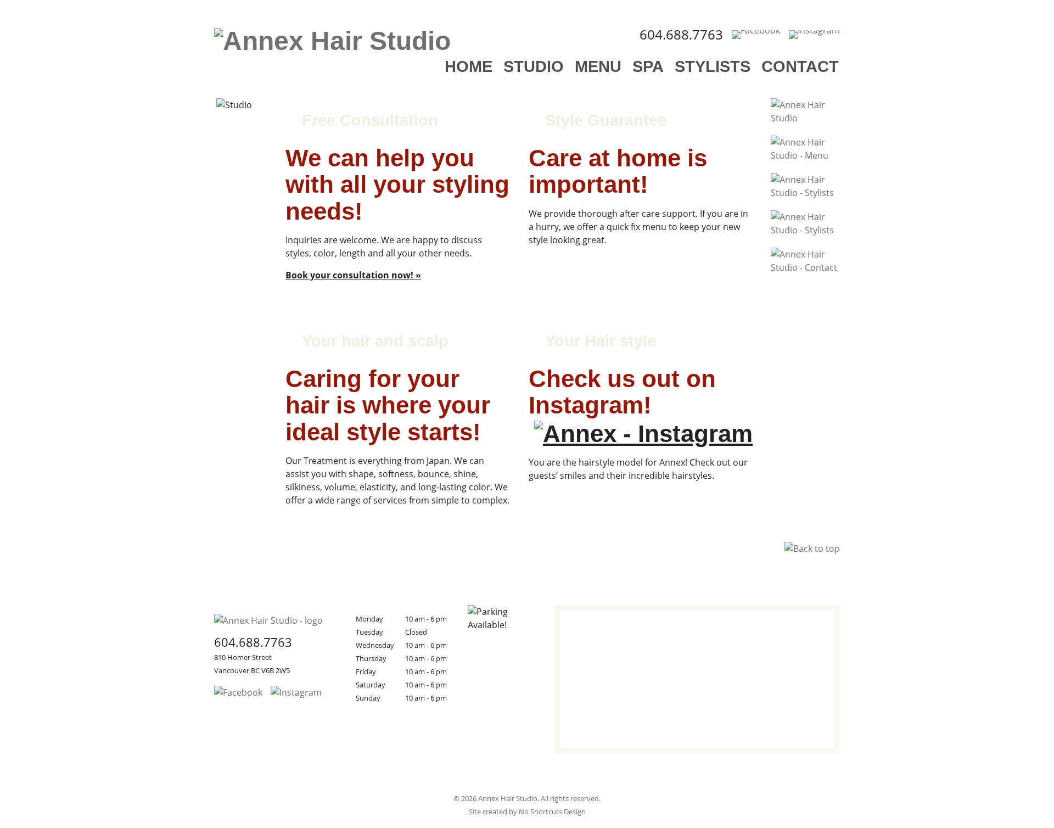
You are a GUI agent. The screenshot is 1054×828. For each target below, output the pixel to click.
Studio (533, 66)
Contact (800, 66)
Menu (598, 66)
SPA (648, 66)
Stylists (712, 66)
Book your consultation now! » (353, 275)
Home (468, 66)
